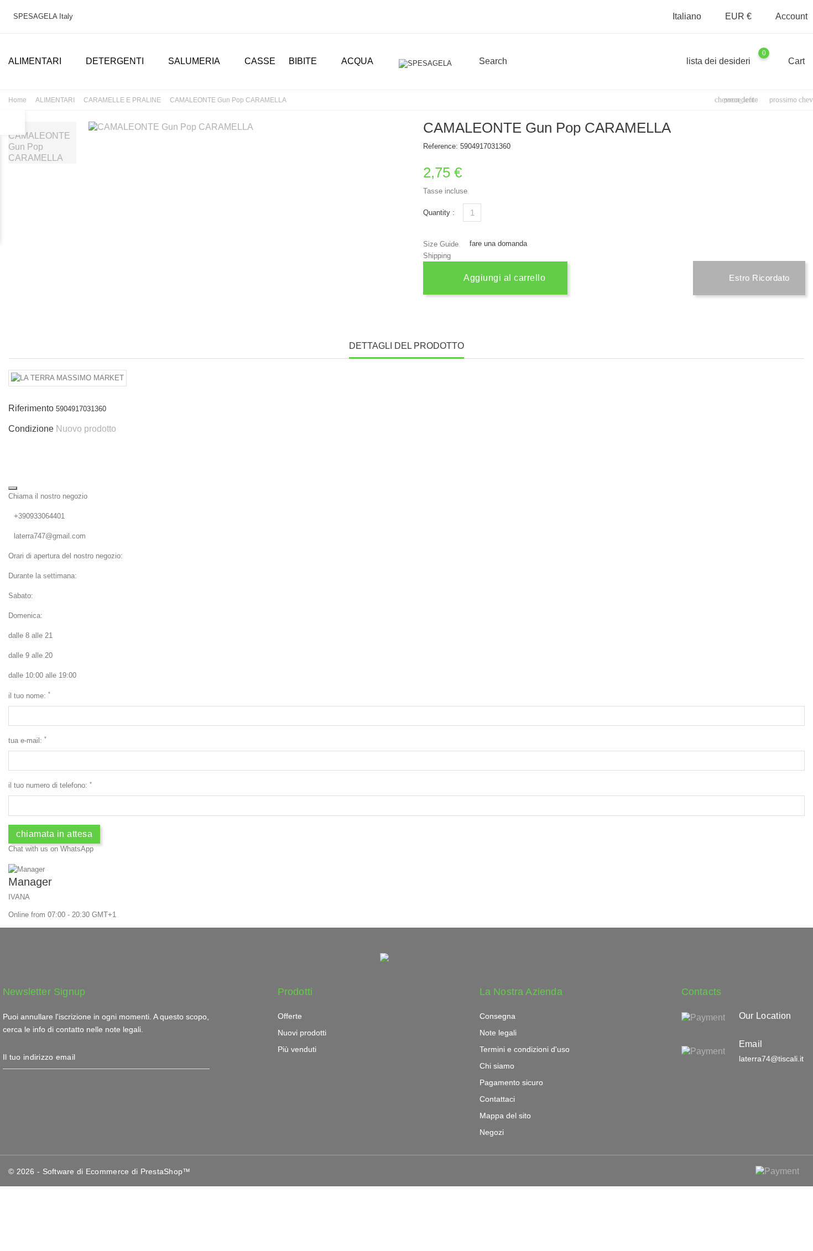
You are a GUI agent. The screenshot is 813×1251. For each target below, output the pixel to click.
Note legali (498, 1032)
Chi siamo (497, 1065)
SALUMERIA (198, 62)
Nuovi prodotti (302, 1032)
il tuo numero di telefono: (50, 785)
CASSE (259, 61)
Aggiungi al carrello (503, 277)
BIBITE (307, 62)
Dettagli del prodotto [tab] (406, 345)
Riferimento (31, 408)
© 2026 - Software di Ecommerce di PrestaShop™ (99, 1171)
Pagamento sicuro (511, 1082)
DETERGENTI (119, 62)
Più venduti (297, 1049)
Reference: (440, 146)
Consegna (497, 1016)
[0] (774, 61)
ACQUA (357, 61)
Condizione (31, 428)
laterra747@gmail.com (50, 536)
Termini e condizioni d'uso (525, 1049)
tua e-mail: (27, 740)
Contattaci (497, 1099)
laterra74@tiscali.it (771, 1058)
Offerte (290, 1016)
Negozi (492, 1132)
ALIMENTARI (39, 62)
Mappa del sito (505, 1115)
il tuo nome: (29, 695)
